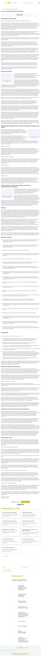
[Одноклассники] (20, 504)
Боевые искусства (21, 621)
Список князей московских (27, 538)
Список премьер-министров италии (34, 137)
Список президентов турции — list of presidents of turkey (7, 197)
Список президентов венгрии (28, 520)
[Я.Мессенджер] (17, 504)
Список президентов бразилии (8, 529)
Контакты (10, 650)
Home (3, 9)
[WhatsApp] (23, 504)
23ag (7, 2)
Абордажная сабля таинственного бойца (22, 602)
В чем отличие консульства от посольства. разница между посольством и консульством (22, 587)
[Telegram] (21, 504)
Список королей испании (27, 512)
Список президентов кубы (7, 538)
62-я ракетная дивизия (22, 626)
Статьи (14, 650)
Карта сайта (6, 650)
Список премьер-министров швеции (7, 81)
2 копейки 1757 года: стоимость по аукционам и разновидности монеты (19, 580)
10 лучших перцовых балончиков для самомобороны (22, 595)
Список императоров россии (8, 547)
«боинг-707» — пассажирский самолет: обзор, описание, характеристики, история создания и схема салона (23, 639)
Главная (2, 650)
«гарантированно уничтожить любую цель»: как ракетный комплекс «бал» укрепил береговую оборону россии (23, 614)
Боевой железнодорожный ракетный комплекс (22, 631)
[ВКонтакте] (19, 504)
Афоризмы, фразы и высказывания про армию (23, 607)
